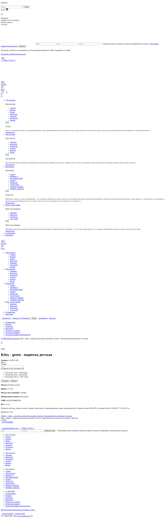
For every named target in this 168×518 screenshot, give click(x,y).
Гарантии (9, 326)
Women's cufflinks (16, 187)
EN (2, 85)
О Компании (10, 322)
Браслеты (13, 114)
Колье (12, 112)
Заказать (22, 46)
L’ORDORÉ (5, 339)
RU (3, 82)
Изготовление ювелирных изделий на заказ (18, 510)
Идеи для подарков (12, 205)
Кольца (13, 110)
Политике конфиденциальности (13, 54)
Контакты (9, 235)
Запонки (13, 116)
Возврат (8, 324)
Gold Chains (14, 185)
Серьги (13, 108)
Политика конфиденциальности (18, 335)
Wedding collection (17, 189)
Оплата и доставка (12, 331)
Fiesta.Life (14, 183)
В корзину (5, 381)
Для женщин (10, 100)
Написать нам (50, 431)
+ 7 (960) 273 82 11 (8, 60)
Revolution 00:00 (16, 178)
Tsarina (12, 181)
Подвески (14, 118)
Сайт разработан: (24, 516)
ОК (3, 58)
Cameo (12, 174)
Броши (12, 120)
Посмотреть (10, 132)
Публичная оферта (12, 333)
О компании (10, 233)
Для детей (14, 219)
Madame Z (14, 176)
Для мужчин (10, 134)
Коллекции (9, 167)
